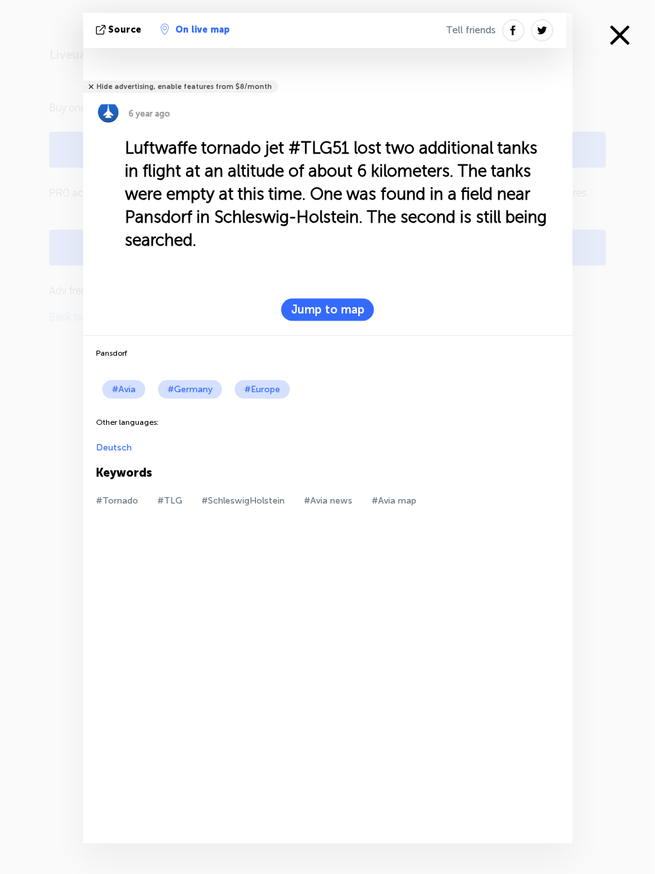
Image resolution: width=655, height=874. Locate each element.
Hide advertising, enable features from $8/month (184, 87)
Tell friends (471, 30)
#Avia (124, 389)
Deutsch (114, 447)
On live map (202, 29)
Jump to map (328, 310)
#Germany (190, 389)
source (124, 29)
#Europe (262, 389)
